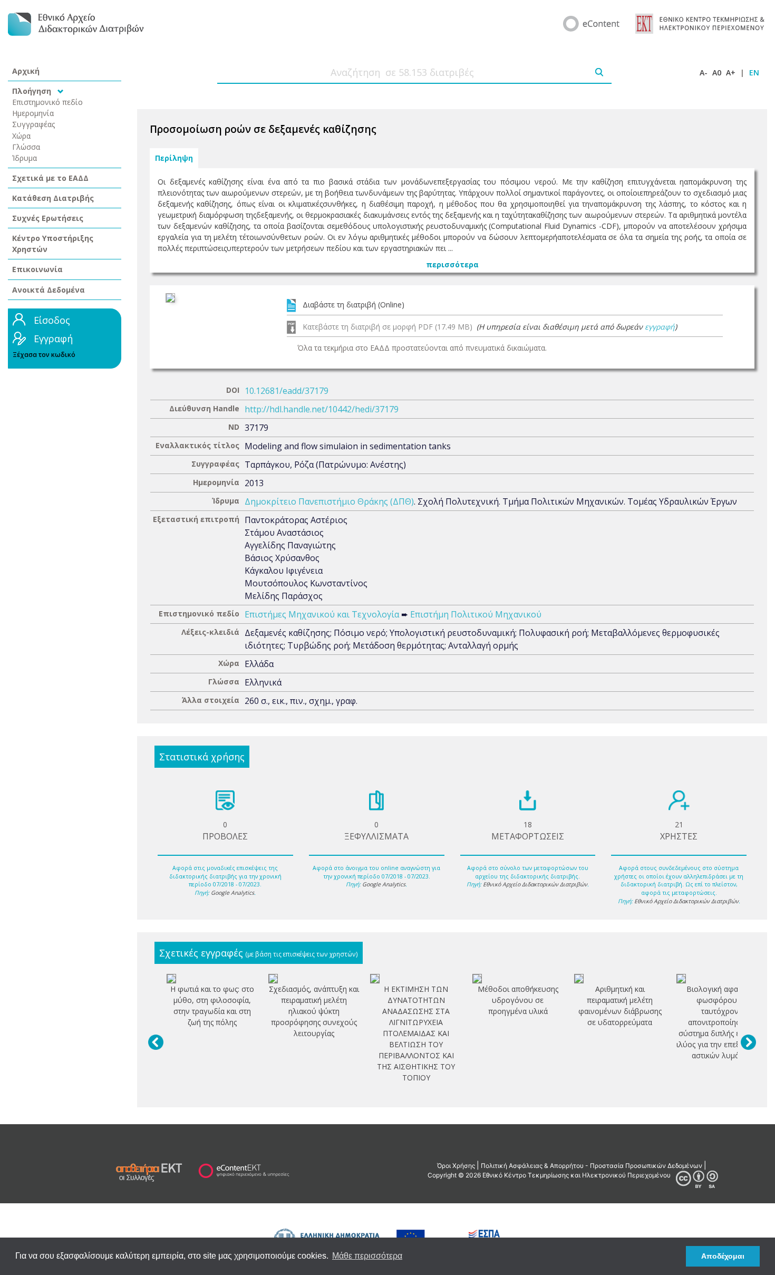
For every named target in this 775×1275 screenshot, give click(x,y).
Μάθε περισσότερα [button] (367, 1255)
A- (704, 72)
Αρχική (26, 71)
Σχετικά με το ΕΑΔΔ (50, 178)
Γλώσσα (26, 147)
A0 (716, 72)
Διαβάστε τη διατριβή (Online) (353, 305)
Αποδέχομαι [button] (722, 1256)
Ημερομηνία (33, 113)
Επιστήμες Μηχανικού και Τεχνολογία (322, 614)
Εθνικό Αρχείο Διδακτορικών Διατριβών (535, 884)
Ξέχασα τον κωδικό (44, 354)
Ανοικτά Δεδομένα (48, 290)
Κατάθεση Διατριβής (53, 198)
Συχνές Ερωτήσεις (47, 218)
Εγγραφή (53, 338)
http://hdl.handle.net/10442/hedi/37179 (322, 409)
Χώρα (21, 136)
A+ (730, 72)
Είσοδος (52, 320)
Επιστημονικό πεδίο (47, 102)
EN (754, 72)
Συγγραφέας (33, 124)
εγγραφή (660, 327)
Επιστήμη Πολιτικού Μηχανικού (475, 614)
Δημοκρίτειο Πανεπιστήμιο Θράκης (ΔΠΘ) (329, 501)
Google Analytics (232, 892)
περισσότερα (452, 264)
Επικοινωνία (37, 269)
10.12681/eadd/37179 (286, 391)
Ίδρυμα (24, 158)
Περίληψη (174, 158)
